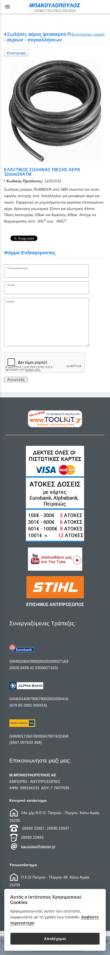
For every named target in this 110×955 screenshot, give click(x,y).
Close (55, 520)
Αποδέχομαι (55, 939)
